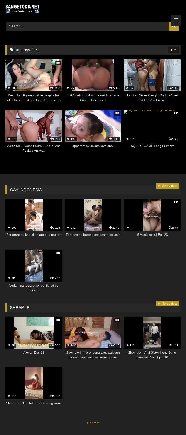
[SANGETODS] (93, 9)
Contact (93, 423)
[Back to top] (172, 421)
